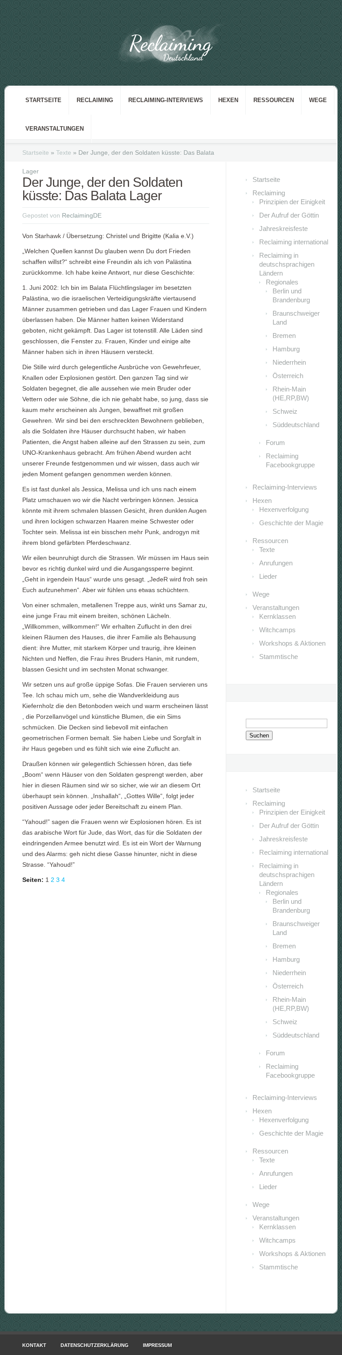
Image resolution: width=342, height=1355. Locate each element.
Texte (63, 152)
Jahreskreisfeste (283, 228)
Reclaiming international (293, 242)
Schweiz (285, 411)
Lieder (268, 576)
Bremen (284, 335)
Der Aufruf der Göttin (289, 215)
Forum (275, 442)
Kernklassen (277, 616)
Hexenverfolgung (284, 509)
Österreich (288, 375)
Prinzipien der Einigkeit (292, 202)
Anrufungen (276, 563)
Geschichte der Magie (291, 523)
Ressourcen (273, 100)
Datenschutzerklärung (95, 1345)
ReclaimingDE (82, 215)
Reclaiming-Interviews (165, 100)
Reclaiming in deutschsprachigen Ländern (286, 264)
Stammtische (278, 656)
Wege (318, 100)
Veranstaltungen (54, 128)
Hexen (228, 100)
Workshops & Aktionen (292, 643)
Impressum (157, 1345)
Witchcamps (277, 630)
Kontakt (34, 1345)
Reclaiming (95, 100)
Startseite (43, 100)
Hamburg (286, 349)
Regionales (282, 282)
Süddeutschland (296, 424)
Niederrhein (289, 362)
